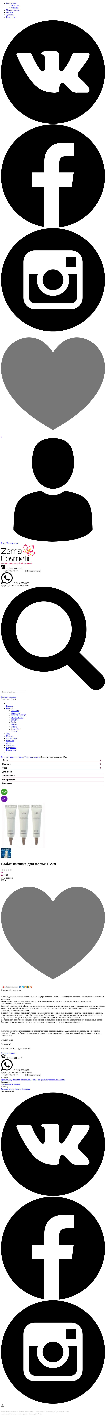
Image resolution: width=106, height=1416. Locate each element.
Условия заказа (7, 1089)
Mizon (14, 727)
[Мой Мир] (28, 987)
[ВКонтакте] (20, 987)
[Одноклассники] (25, 987)
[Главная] (7, 704)
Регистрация (12, 543)
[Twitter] (22, 987)
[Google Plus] (31, 987)
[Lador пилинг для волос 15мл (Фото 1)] (6, 858)
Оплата (18, 1089)
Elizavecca (15, 713)
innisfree (14, 720)
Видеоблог (50, 1080)
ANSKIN (15, 710)
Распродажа (8, 779)
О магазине (6, 1084)
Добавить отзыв (8, 1053)
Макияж (6, 764)
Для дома (7, 772)
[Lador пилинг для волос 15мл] (23, 847)
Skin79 (14, 731)
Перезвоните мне (33, 571)
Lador (13, 722)
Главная (4, 757)
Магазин (13, 757)
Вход (3, 543)
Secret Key (15, 729)
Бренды (9, 708)
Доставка (26, 1089)
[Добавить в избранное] (53, 984)
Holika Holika (17, 717)
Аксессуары (8, 775)
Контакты (16, 1084)
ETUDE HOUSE (18, 715)
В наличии (7, 783)
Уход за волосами (32, 757)
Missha (14, 724)
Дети (5, 760)
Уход (21, 757)
